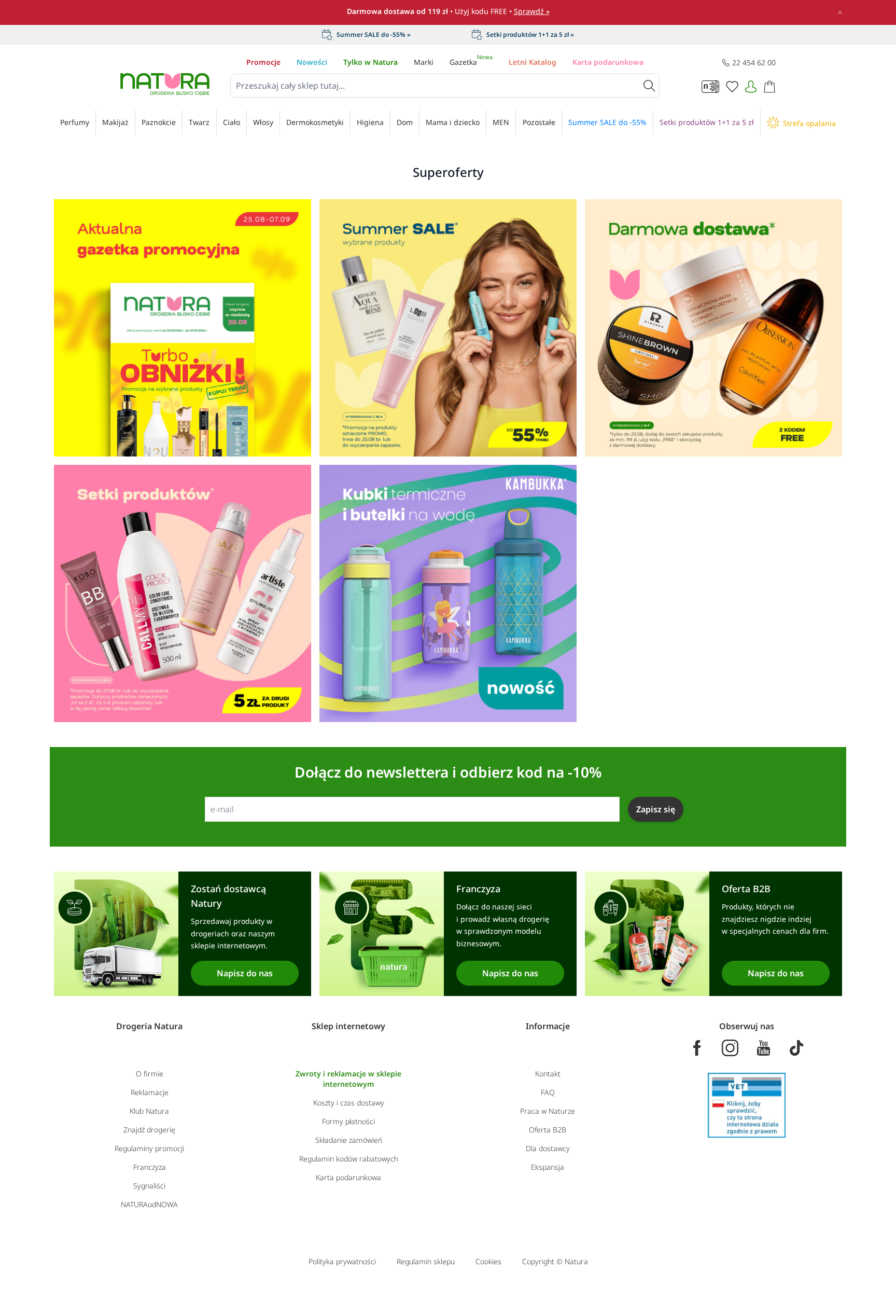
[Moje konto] (751, 86)
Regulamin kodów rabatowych (348, 1159)
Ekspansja (547, 1167)
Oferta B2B (547, 1130)
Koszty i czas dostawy (348, 1103)
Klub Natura (149, 1111)
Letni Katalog (532, 62)
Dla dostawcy (548, 1148)
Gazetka (471, 62)
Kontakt (548, 1073)
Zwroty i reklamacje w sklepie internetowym (348, 1079)
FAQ (548, 1092)
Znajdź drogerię (149, 1130)
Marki (423, 62)
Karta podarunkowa (607, 62)
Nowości (312, 62)
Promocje (263, 62)
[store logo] (164, 84)
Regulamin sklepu (426, 1261)
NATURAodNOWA (149, 1204)
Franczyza (149, 1167)
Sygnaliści (149, 1186)
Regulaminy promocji (149, 1148)
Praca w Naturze (547, 1111)
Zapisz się (655, 809)
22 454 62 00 (754, 62)
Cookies (488, 1261)
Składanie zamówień (348, 1140)
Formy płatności (348, 1121)
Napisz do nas (245, 973)
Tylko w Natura (370, 62)
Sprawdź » (532, 11)
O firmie (149, 1073)
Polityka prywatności (342, 1261)
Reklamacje (150, 1092)
